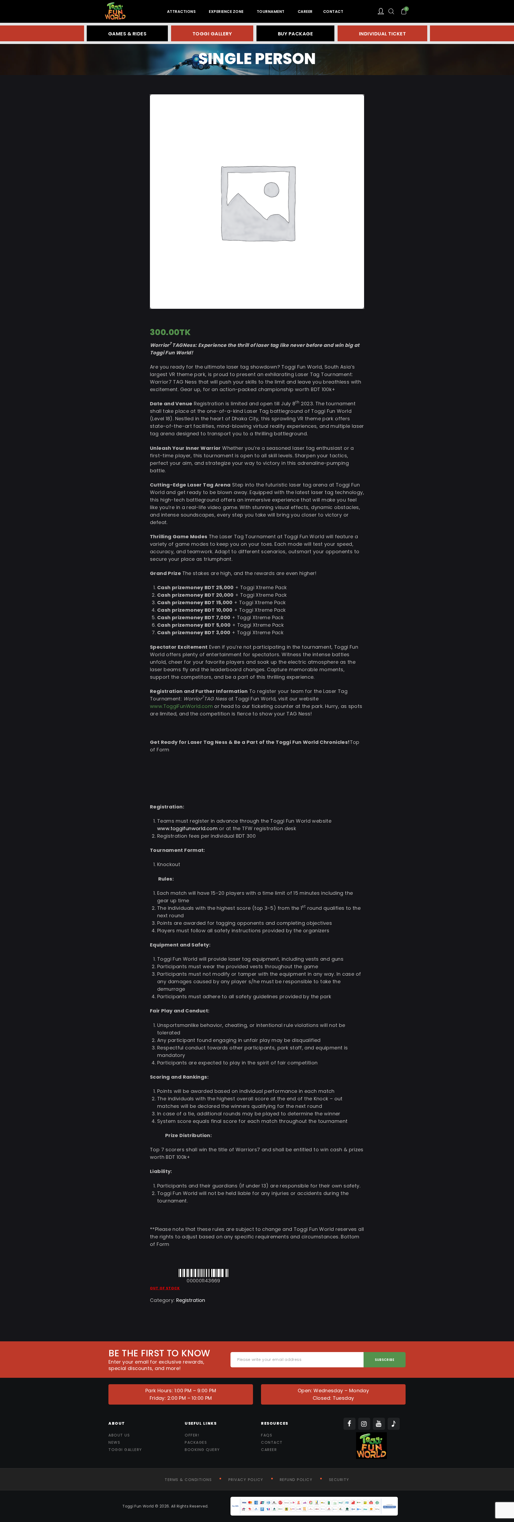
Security (339, 1479)
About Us (119, 1435)
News (114, 1442)
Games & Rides (127, 33)
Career (269, 1449)
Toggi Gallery (212, 33)
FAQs (266, 1435)
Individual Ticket (382, 33)
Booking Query (202, 1449)
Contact (272, 1442)
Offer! (192, 1435)
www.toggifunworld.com (187, 828)
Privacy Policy (245, 1479)
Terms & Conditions (188, 1479)
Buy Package (295, 33)
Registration (190, 1300)
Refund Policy (296, 1479)
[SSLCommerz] (314, 1500)
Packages (196, 1442)
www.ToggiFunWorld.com (181, 706)
